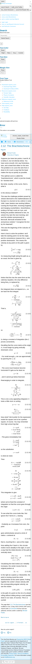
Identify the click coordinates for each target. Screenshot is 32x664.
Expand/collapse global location (30, 141)
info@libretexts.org (9, 657)
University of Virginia (13, 155)
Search (3, 662)
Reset (2, 50)
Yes (4, 632)
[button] (6, 109)
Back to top (4, 617)
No (10, 632)
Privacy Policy (13, 653)
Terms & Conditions (23, 653)
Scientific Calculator (9, 97)
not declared (13, 608)
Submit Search (5, 38)
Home (9, 141)
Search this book (4, 32)
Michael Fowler (11, 153)
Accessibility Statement (7, 655)
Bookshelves (20, 141)
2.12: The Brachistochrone (17, 604)
